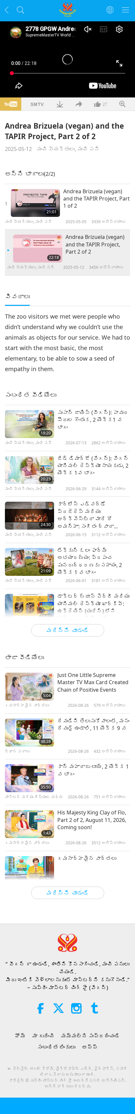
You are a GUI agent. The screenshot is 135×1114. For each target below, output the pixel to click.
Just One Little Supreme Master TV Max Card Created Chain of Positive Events (92, 682)
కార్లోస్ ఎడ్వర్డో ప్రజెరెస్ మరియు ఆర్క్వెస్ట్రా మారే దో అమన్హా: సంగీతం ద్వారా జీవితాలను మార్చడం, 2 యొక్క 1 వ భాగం (92, 515)
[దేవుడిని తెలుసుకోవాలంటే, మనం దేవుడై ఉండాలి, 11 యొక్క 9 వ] (29, 732)
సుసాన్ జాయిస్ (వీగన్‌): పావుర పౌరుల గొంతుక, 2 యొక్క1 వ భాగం (93, 420)
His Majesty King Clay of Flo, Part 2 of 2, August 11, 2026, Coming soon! (91, 820)
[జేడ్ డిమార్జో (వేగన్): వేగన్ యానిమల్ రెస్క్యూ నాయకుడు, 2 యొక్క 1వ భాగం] (29, 470)
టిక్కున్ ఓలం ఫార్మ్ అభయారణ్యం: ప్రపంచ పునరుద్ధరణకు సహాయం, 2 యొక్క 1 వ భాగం (89, 561)
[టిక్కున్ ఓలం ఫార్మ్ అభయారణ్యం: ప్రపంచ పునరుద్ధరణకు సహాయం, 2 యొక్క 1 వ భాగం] (29, 562)
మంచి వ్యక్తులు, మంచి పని (68, 149)
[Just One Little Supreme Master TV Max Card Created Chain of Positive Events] (29, 687)
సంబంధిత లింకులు (56, 1047)
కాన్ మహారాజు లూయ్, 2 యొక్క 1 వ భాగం (93, 770)
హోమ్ (20, 1036)
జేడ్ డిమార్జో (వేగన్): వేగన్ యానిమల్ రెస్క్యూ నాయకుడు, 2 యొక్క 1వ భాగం (93, 466)
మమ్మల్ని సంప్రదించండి (90, 1036)
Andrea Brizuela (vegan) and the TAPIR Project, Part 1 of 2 (96, 199)
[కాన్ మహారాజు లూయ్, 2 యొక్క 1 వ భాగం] (29, 778)
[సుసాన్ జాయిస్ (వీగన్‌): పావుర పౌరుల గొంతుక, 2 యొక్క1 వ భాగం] (29, 424)
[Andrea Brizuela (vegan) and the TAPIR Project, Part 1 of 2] (35, 203)
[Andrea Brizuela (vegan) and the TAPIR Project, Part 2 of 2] (37, 249)
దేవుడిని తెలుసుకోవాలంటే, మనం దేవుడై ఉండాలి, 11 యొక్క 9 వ (93, 724)
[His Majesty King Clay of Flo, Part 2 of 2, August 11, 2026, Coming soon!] (29, 824)
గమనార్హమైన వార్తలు (86, 858)
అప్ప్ (90, 1047)
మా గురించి (43, 1036)
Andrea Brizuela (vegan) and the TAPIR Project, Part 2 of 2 (95, 244)
